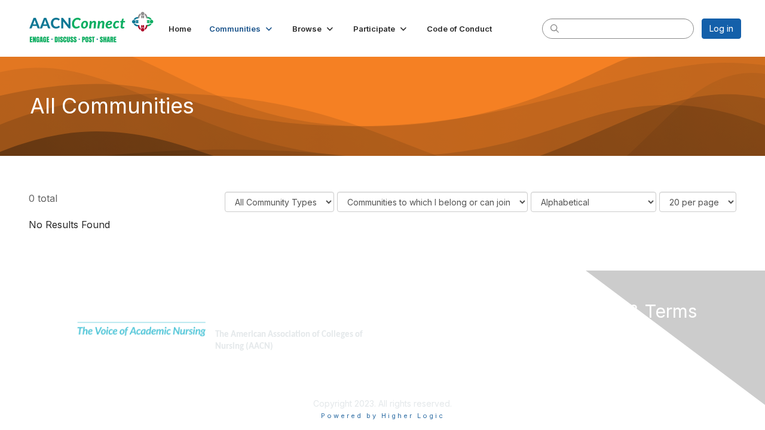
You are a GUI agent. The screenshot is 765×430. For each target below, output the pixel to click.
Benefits (403, 345)
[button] (241, 29)
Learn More (410, 357)
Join (395, 333)
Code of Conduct (594, 345)
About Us (578, 333)
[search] (554, 28)
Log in (721, 28)
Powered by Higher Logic (383, 415)
